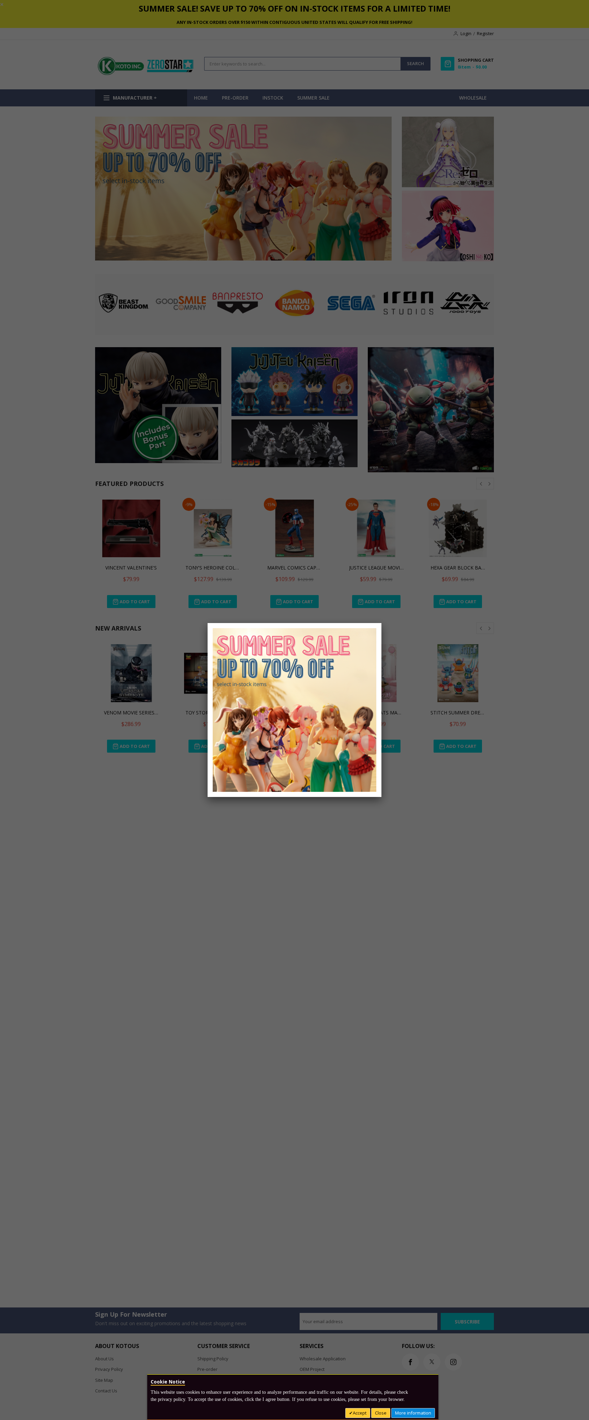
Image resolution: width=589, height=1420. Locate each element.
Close (381, 1413)
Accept (359, 1413)
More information (413, 1413)
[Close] (381, 623)
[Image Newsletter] (294, 709)
